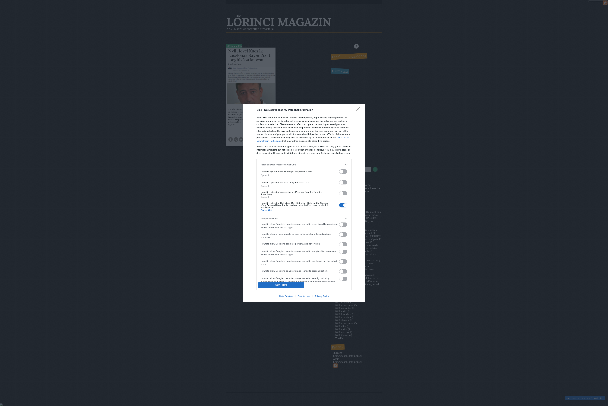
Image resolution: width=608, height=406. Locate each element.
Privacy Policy (322, 296)
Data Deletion (286, 296)
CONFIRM (281, 285)
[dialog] (304, 203)
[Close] (359, 110)
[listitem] (304, 164)
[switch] (343, 171)
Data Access (304, 296)
